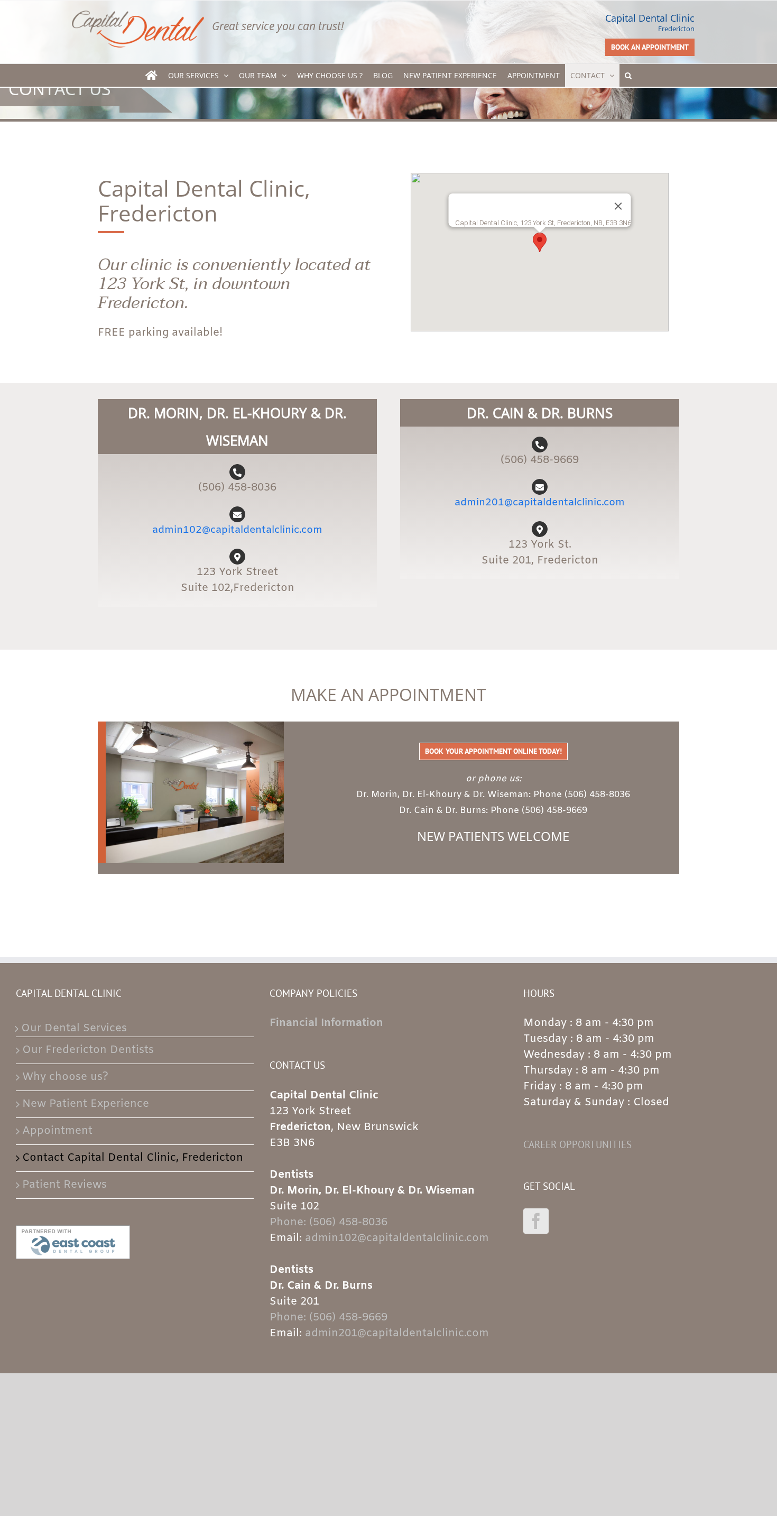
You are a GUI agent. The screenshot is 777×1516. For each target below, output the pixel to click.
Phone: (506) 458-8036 (328, 1222)
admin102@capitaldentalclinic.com (237, 530)
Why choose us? (65, 1077)
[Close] (618, 206)
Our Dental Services (74, 1028)
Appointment (57, 1131)
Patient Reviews (64, 1185)
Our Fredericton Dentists (88, 1050)
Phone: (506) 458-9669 (328, 1317)
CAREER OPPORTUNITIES (577, 1144)
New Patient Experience (85, 1104)
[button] (628, 75)
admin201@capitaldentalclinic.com (540, 503)
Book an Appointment (650, 47)
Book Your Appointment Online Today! (493, 751)
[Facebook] (536, 1221)
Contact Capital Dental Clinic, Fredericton (132, 1158)
